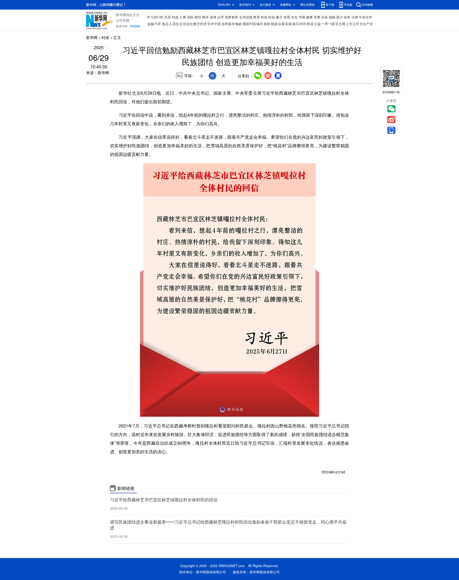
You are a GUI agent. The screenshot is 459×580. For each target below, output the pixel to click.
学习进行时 (155, 17)
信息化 (188, 24)
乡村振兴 (228, 24)
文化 (294, 17)
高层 (167, 17)
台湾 (220, 17)
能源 (274, 24)
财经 (198, 17)
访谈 (324, 17)
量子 (279, 17)
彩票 (288, 24)
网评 (205, 17)
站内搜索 (367, 4)
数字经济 (200, 24)
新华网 (92, 37)
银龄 (238, 24)
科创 (271, 17)
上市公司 (352, 24)
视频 (332, 17)
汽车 (157, 24)
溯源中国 (249, 24)
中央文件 (365, 17)
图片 (339, 17)
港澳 (213, 17)
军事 (317, 17)
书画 (302, 17)
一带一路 (328, 24)
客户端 (330, 4)
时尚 (303, 24)
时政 (175, 17)
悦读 (310, 24)
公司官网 (122, 20)
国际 (190, 17)
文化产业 (366, 24)
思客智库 (231, 17)
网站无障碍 (307, 4)
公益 (317, 24)
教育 (256, 17)
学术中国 (214, 24)
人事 (182, 17)
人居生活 (175, 24)
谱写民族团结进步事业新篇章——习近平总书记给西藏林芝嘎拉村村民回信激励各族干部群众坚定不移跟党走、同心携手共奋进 (228, 525)
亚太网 (340, 24)
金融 (150, 24)
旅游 (266, 24)
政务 (347, 17)
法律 (354, 17)
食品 (165, 24)
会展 (281, 24)
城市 (259, 24)
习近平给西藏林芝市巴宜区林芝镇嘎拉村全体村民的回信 (164, 500)
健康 (309, 17)
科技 (264, 17)
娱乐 (295, 24)
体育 (287, 17)
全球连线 (245, 17)
